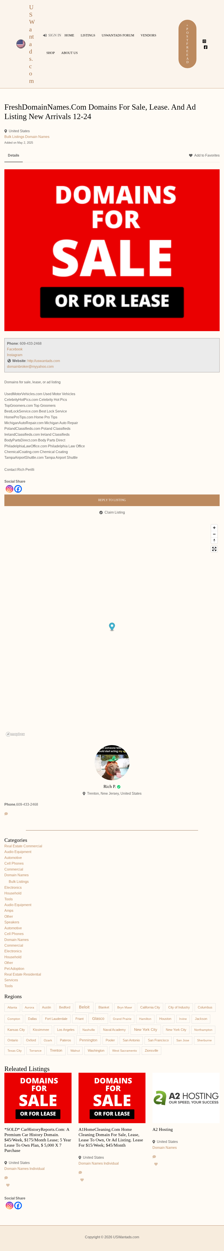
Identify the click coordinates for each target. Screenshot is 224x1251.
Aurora (29, 1007)
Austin (46, 1007)
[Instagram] (204, 41)
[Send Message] (6, 814)
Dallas (32, 1019)
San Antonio (131, 1040)
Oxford (31, 1040)
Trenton (56, 1050)
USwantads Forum (118, 35)
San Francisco (158, 1040)
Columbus (205, 1007)
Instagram (14, 355)
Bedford (64, 1007)
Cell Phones (14, 863)
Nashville (88, 1029)
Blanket (103, 1007)
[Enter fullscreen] (214, 549)
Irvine (183, 1019)
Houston (165, 1019)
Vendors (148, 35)
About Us (69, 53)
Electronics (13, 887)
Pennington (88, 1040)
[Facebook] (206, 47)
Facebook (15, 349)
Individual (37, 1169)
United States (19, 131)
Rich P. (109, 786)
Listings (88, 35)
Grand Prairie (122, 1019)
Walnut (75, 1050)
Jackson (201, 1019)
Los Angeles (66, 1029)
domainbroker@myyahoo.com (30, 366)
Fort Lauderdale (56, 1019)
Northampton (203, 1029)
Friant (79, 1019)
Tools (8, 899)
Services (11, 980)
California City (150, 1007)
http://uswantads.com (43, 361)
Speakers (11, 922)
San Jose (182, 1040)
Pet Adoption (14, 969)
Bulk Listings (14, 137)
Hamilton (145, 1019)
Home (69, 35)
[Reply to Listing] (6, 1178)
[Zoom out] (214, 534)
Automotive (13, 858)
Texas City (14, 1050)
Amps (8, 910)
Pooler (110, 1040)
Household (12, 893)
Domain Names (37, 137)
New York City (145, 1029)
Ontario (12, 1040)
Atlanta (12, 1007)
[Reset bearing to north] (214, 540)
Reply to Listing (112, 500)
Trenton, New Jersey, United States (114, 793)
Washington (96, 1050)
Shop (50, 53)
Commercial (13, 869)
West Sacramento (124, 1050)
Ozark (48, 1040)
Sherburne (204, 1040)
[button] (187, 44)
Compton (13, 1019)
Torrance (35, 1050)
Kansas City (16, 1029)
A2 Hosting (162, 1129)
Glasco (98, 1018)
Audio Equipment (17, 852)
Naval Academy (114, 1029)
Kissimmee (41, 1029)
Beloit (84, 1007)
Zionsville (151, 1050)
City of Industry (179, 1007)
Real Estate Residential (22, 974)
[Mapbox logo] (15, 734)
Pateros (65, 1040)
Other (8, 916)
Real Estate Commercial (23, 846)
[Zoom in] (214, 528)
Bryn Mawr (124, 1007)
